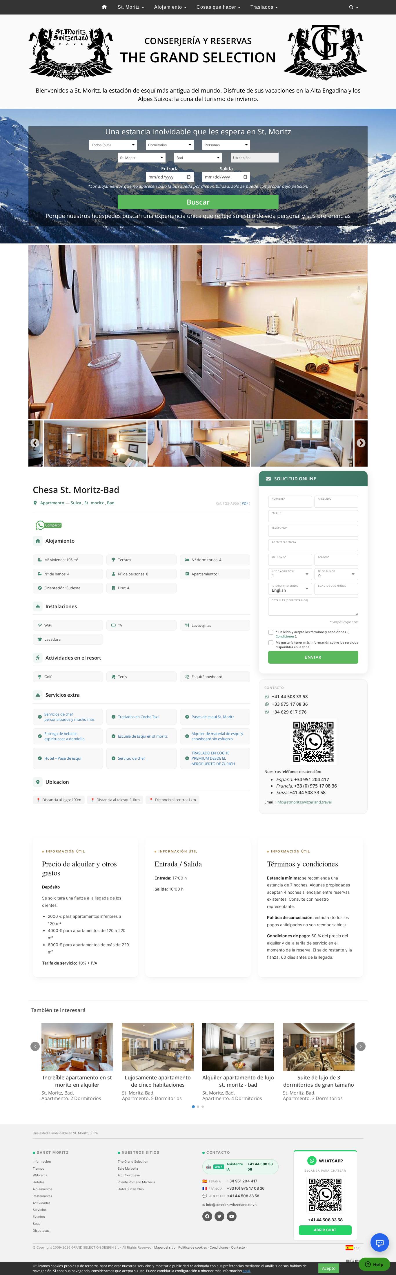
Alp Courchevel (129, 1175)
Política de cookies (193, 1247)
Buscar (198, 202)
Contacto (238, 1247)
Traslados (262, 7)
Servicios (40, 1210)
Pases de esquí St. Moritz (213, 716)
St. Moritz (129, 7)
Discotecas (41, 1231)
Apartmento (53, 502)
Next (361, 443)
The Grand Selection (133, 1162)
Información (42, 1162)
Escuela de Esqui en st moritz (143, 736)
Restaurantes (42, 1196)
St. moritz (94, 502)
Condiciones (285, 636)
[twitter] (219, 1216)
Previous (34, 443)
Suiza (76, 502)
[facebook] (207, 1216)
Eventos (39, 1217)
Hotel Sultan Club (131, 1189)
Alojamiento (169, 7)
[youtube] (232, 1216)
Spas (36, 1224)
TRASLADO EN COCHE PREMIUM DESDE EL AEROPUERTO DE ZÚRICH (213, 758)
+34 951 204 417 (242, 1181)
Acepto (328, 1268)
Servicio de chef (131, 758)
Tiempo (38, 1168)
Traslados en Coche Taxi (138, 716)
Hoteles (38, 1182)
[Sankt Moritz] (104, 7)
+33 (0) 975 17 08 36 (245, 1188)
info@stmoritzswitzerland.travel (304, 802)
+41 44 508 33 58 (243, 1195)
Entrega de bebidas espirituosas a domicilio (64, 736)
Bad (111, 502)
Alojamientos (42, 1189)
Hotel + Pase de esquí (62, 758)
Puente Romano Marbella (136, 1182)
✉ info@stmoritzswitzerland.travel (229, 1204)
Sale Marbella (128, 1168)
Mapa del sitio (165, 1247)
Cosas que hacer (217, 7)
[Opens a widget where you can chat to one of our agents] (374, 1265)
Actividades (41, 1203)
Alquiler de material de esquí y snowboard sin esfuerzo (217, 736)
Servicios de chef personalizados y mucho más (69, 716)
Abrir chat (325, 1230)
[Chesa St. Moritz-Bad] (198, 332)
